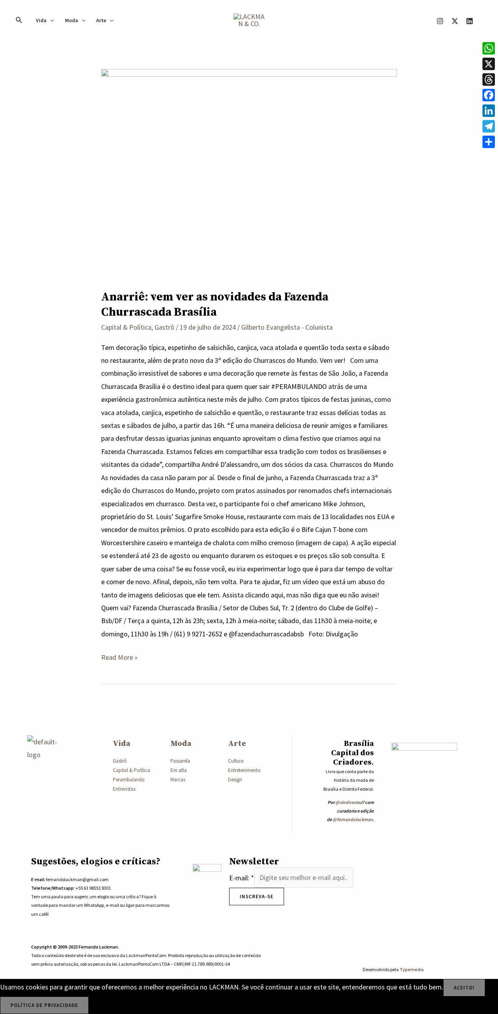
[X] (454, 21)
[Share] (488, 142)
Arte (101, 20)
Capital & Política (126, 327)
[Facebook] (488, 95)
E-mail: (241, 877)
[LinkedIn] (488, 110)
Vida (41, 20)
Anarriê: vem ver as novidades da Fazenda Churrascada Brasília (214, 305)
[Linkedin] (469, 21)
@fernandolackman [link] (353, 819)
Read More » (119, 656)
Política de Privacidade (44, 1005)
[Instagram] (440, 21)
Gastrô (164, 327)
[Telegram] (488, 126)
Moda (71, 20)
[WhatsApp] (488, 48)
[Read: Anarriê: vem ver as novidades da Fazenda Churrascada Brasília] (249, 173)
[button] (19, 20)
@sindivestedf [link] (349, 802)
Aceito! (464, 987)
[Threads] (488, 79)
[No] (99, 1007)
